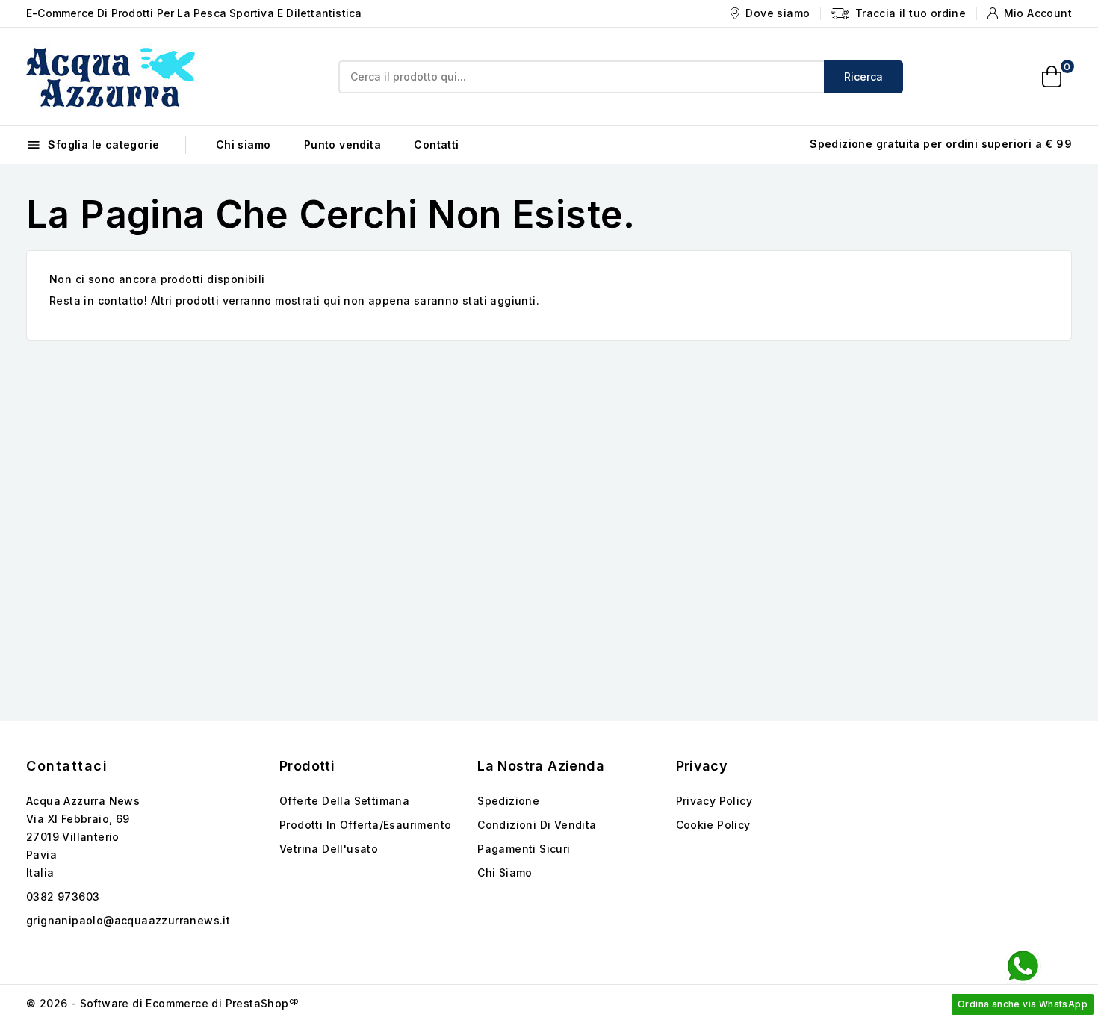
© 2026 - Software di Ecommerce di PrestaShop (162, 1003)
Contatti (436, 144)
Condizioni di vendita (536, 824)
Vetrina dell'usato (328, 848)
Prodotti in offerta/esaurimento (365, 824)
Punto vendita (342, 144)
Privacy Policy (714, 801)
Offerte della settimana (344, 801)
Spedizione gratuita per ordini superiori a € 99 (941, 143)
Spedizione (508, 801)
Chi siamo (243, 144)
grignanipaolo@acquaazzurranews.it (128, 920)
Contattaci (67, 766)
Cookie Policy (713, 824)
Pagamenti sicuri (523, 848)
